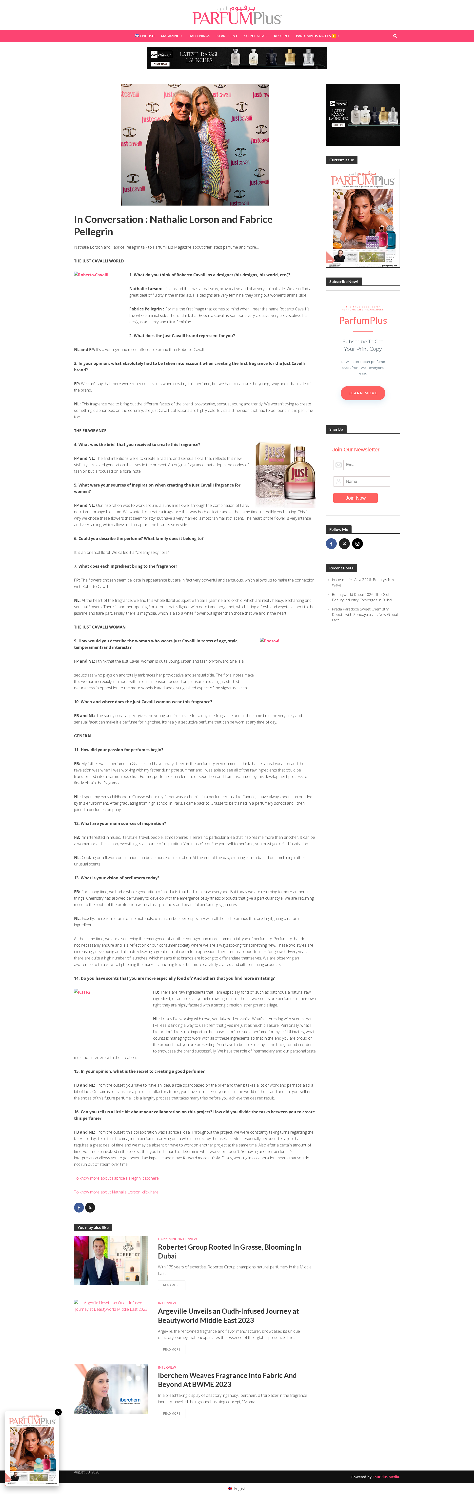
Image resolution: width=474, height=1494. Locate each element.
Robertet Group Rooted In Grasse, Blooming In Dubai (229, 1251)
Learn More (363, 393)
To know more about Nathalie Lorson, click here (116, 1192)
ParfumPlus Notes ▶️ (316, 35)
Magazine (170, 35)
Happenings (199, 35)
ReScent (282, 35)
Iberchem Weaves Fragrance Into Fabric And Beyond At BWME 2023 (227, 1379)
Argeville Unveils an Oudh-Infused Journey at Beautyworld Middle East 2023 (228, 1315)
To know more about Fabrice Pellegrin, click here (116, 1178)
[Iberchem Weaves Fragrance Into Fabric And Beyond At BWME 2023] (111, 1388)
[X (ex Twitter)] (344, 543)
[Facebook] (331, 543)
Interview (188, 1239)
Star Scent (227, 35)
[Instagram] (357, 543)
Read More (171, 1285)
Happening (168, 1239)
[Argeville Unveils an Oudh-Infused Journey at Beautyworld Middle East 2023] (111, 1305)
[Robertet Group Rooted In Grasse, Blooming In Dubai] (111, 1260)
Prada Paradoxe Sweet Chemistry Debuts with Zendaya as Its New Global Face (365, 614)
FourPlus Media (386, 1476)
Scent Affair (256, 35)
